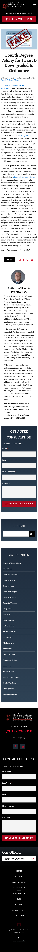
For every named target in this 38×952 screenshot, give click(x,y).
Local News (7, 637)
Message (6, 483)
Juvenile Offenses (9, 631)
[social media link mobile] (15, 746)
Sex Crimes (7, 666)
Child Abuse (7, 569)
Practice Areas (19, 882)
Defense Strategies (10, 592)
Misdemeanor (8, 649)
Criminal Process (9, 586)
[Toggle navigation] (33, 5)
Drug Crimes (7, 609)
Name (5, 448)
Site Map (19, 905)
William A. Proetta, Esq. (20, 290)
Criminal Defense (9, 580)
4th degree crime (25, 135)
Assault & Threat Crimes (10, 80)
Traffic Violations (9, 683)
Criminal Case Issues (10, 574)
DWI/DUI (6, 614)
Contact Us (19, 916)
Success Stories (8, 671)
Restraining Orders (10, 660)
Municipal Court (9, 654)
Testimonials (19, 888)
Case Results (19, 893)
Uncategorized (8, 689)
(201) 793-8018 (19, 731)
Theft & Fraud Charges (11, 677)
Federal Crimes (8, 626)
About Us (19, 877)
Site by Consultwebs (19, 941)
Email (4, 460)
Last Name (7, 783)
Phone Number (9, 472)
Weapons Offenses (10, 694)
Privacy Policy (19, 910)
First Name (7, 771)
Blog (19, 899)
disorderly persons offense (24, 177)
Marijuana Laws (8, 643)
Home (19, 871)
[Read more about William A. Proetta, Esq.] (18, 271)
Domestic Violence (10, 603)
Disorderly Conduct (10, 597)
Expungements (8, 620)
